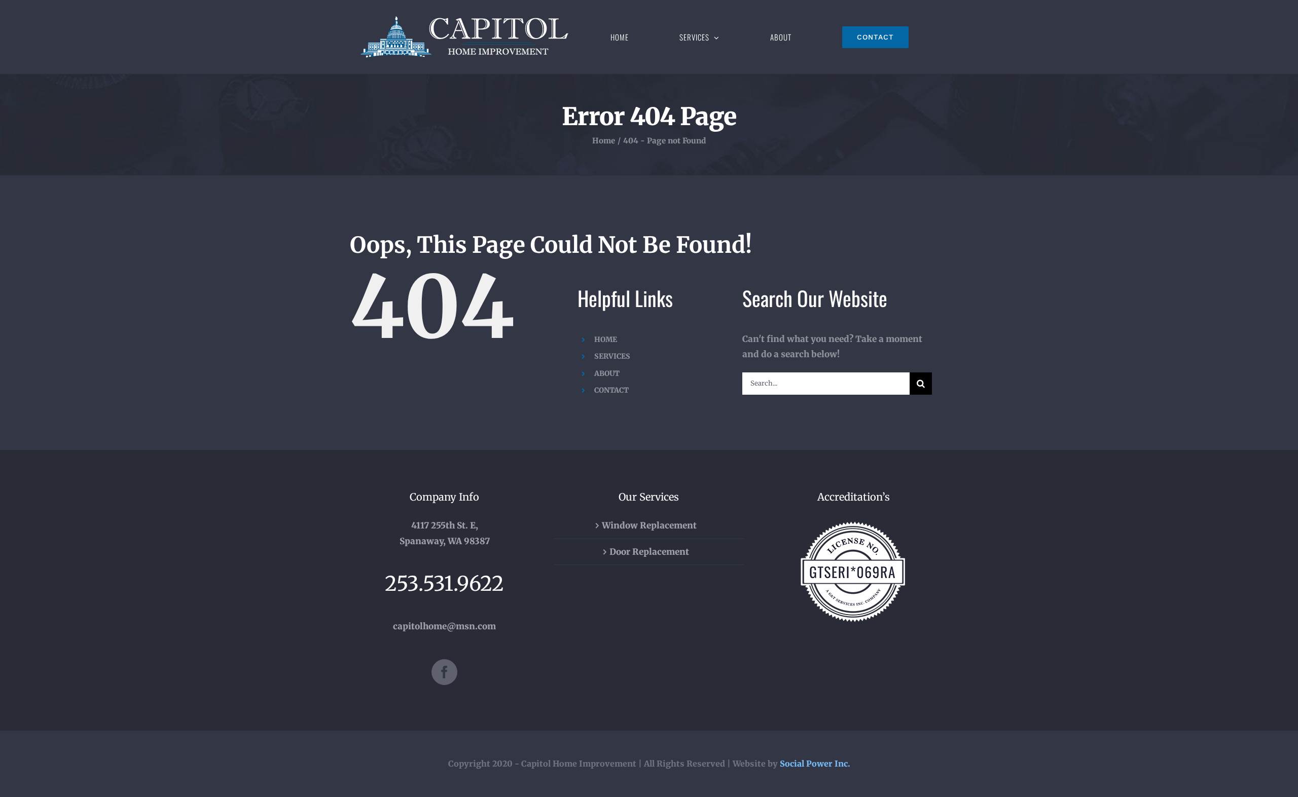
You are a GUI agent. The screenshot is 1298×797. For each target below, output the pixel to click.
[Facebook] (444, 672)
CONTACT (611, 390)
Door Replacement (649, 551)
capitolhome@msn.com (444, 626)
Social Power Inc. (815, 763)
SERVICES (612, 356)
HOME (605, 339)
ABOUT (607, 373)
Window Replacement (649, 525)
